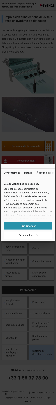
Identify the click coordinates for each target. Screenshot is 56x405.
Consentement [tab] (12, 172)
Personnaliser (26, 235)
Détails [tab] (28, 172)
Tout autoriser (28, 226)
